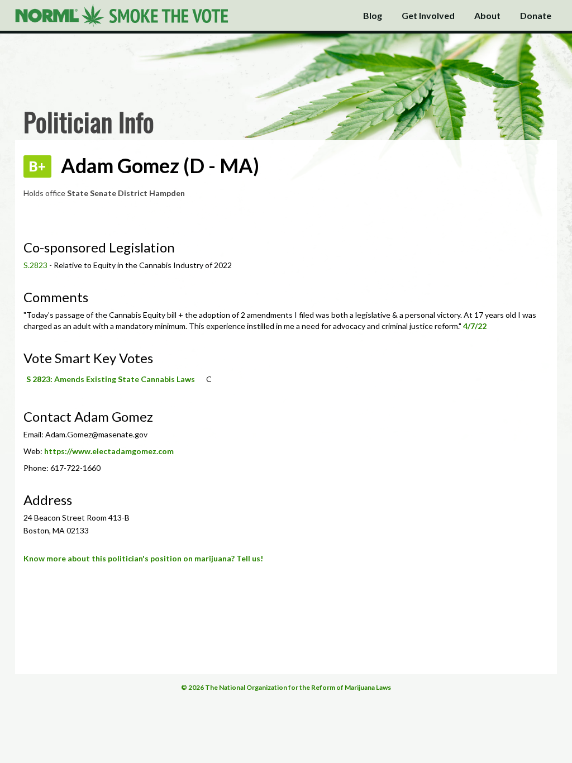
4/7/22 (475, 326)
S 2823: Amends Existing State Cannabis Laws (110, 379)
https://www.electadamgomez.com (109, 451)
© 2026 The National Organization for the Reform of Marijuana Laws (286, 687)
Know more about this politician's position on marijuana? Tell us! (143, 558)
